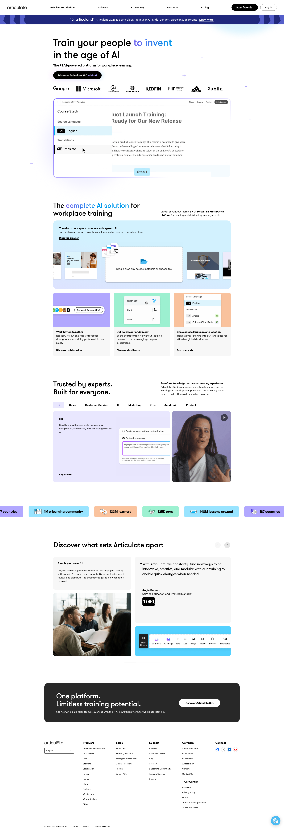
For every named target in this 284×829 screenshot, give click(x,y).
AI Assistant (88, 753)
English (49, 750)
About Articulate (190, 748)
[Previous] (217, 545)
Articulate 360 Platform (62, 7)
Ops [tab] (152, 405)
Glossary (153, 763)
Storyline (87, 763)
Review (86, 774)
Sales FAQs (121, 774)
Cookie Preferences (102, 826)
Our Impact (187, 758)
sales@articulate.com (126, 758)
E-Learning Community (160, 768)
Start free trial (244, 7)
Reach (86, 779)
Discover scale (185, 350)
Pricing (205, 7)
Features (87, 789)
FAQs (85, 804)
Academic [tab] (170, 405)
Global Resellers (124, 763)
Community (138, 7)
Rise (85, 758)
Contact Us (187, 774)
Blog (151, 758)
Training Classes (157, 774)
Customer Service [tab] (96, 405)
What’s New (88, 794)
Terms (75, 826)
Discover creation (69, 237)
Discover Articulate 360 (77, 75)
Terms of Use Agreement (194, 802)
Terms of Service (190, 807)
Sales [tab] (72, 405)
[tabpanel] (111, 446)
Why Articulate (90, 799)
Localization (88, 768)
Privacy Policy (188, 792)
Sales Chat (121, 748)
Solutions (103, 7)
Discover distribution (129, 350)
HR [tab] (58, 405)
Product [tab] (191, 405)
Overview (186, 787)
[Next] (227, 545)
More (85, 784)
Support (153, 748)
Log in (268, 7)
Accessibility (188, 763)
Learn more (206, 19)
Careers (186, 768)
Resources (173, 7)
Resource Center (157, 753)
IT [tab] (118, 405)
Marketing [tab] (134, 405)
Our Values (187, 753)
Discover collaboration (69, 350)
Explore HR (65, 474)
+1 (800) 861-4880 (125, 753)
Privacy (86, 826)
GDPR (185, 797)
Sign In (152, 779)
